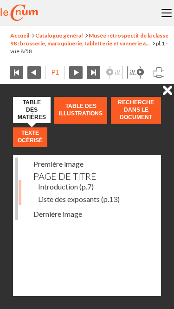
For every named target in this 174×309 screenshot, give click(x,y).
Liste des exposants (79, 199)
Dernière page (93, 72)
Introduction (66, 186)
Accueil (19, 35)
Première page (16, 72)
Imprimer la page (158, 72)
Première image (58, 163)
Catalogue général (59, 35)
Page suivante (76, 72)
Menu (166, 13)
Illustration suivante (135, 72)
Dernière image (57, 213)
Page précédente (34, 72)
